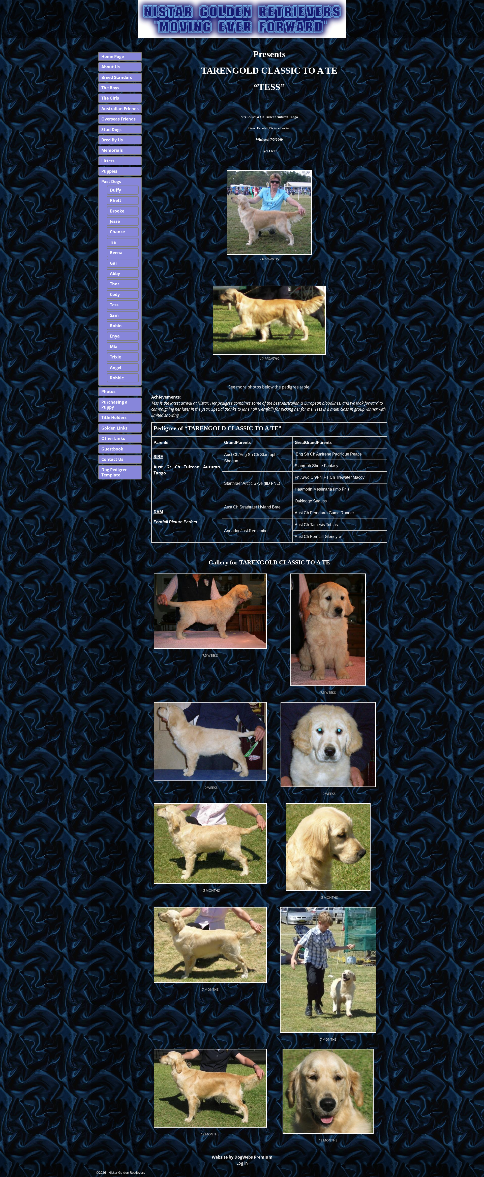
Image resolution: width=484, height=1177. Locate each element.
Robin (116, 325)
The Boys (110, 87)
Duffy (115, 190)
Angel (115, 367)
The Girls (110, 98)
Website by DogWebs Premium (242, 1157)
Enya (115, 336)
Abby (115, 273)
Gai (113, 263)
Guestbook (112, 449)
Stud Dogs (111, 129)
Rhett (115, 200)
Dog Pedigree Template (114, 472)
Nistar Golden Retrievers (126, 1172)
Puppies (109, 171)
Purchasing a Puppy (114, 404)
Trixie (115, 357)
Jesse (115, 221)
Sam (114, 315)
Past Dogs (111, 181)
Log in (242, 1163)
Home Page (112, 56)
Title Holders (114, 417)
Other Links (113, 438)
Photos (108, 391)
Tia (113, 242)
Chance (117, 231)
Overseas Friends (118, 119)
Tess (114, 305)
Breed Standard (117, 77)
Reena (116, 252)
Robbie (117, 378)
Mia (113, 346)
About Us (110, 67)
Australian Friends (120, 108)
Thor (114, 284)
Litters (107, 161)
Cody (115, 294)
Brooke (117, 211)
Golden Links (114, 428)
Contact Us (112, 459)
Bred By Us (112, 140)
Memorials (112, 150)
